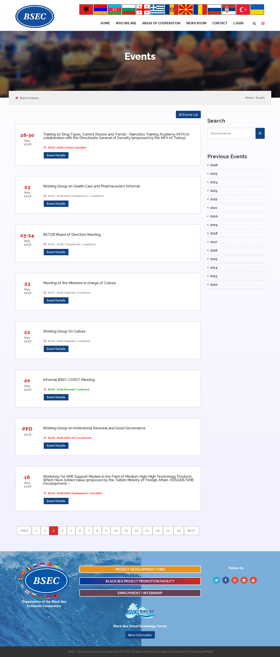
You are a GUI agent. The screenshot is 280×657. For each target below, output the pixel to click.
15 (168, 530)
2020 (214, 216)
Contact (220, 23)
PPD (27, 429)
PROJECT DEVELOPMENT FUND (140, 569)
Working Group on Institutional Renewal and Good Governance (94, 428)
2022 (213, 199)
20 (27, 380)
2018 (213, 233)
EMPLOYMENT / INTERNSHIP (140, 593)
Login (238, 23)
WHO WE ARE (126, 23)
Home (105, 23)
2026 (214, 165)
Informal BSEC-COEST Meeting (69, 380)
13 (147, 530)
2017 (213, 241)
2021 (213, 207)
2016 (213, 250)
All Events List (188, 114)
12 (136, 530)
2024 (214, 182)
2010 (213, 284)
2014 (213, 267)
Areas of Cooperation (161, 23)
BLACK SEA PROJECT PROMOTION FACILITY (140, 581)
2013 (213, 276)
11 (126, 530)
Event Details (56, 155)
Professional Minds (201, 651)
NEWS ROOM (196, 23)
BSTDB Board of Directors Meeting (72, 235)
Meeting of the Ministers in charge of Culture (79, 283)
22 (27, 332)
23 (27, 187)
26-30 (27, 135)
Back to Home (29, 97)
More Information (140, 635)
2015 (213, 259)
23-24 (27, 235)
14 (157, 530)
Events (260, 97)
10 (115, 530)
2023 (213, 190)
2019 (213, 224)
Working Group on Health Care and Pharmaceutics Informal (91, 186)
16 (27, 477)
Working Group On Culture (64, 331)
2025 (213, 173)
